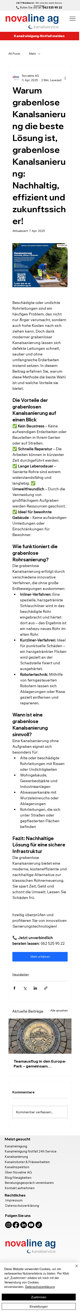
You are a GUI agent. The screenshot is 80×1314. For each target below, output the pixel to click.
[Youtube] (31, 1225)
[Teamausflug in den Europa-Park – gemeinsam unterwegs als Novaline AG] (40, 1036)
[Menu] (73, 18)
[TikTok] (38, 1225)
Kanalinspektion (17, 1167)
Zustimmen (38, 1297)
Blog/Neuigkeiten (18, 1177)
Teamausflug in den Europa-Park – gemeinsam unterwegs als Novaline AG (40, 1064)
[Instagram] (8, 1225)
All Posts (14, 54)
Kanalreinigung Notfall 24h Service (31, 1151)
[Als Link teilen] (46, 988)
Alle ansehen (59, 1010)
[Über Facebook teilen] (14, 988)
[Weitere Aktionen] (65, 78)
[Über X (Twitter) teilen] (25, 988)
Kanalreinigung (16, 1146)
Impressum (14, 1200)
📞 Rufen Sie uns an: (39, 7)
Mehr (32, 54)
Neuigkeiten (20, 974)
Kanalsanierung (16, 1156)
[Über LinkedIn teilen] (35, 988)
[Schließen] (74, 1268)
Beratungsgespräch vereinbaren (29, 1182)
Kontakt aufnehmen (20, 1188)
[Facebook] (16, 1225)
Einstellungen (39, 1306)
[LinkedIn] (23, 1225)
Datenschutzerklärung (22, 1205)
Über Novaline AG (18, 1172)
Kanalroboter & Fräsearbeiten (27, 1162)
